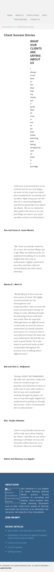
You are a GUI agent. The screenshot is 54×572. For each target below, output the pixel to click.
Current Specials (15, 547)
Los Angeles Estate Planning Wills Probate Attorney (18, 6)
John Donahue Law (23, 566)
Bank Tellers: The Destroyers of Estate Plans (27, 530)
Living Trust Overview (17, 542)
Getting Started (14, 551)
